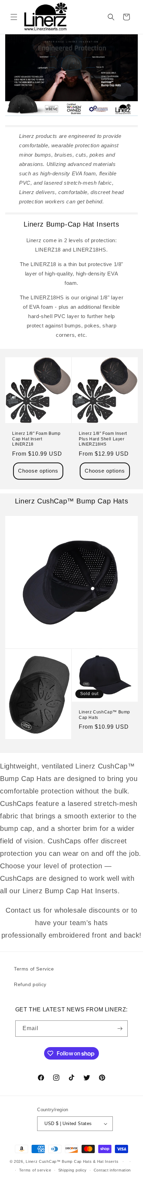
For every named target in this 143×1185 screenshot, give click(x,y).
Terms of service (35, 1170)
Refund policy (30, 984)
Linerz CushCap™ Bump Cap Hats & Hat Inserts (72, 1161)
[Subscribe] (119, 1028)
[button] (14, 17)
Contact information (112, 1170)
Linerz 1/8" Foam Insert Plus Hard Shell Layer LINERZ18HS (103, 439)
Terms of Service (34, 969)
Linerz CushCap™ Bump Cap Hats (104, 715)
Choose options (38, 471)
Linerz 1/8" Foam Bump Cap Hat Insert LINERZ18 (36, 439)
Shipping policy (72, 1170)
